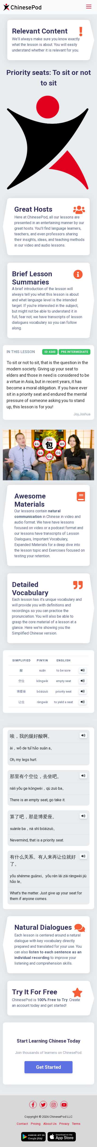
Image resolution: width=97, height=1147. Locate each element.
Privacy (64, 1123)
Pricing (35, 1123)
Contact (22, 1123)
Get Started (48, 1067)
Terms (76, 1123)
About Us (50, 1123)
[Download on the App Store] (62, 1136)
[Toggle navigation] (88, 7)
